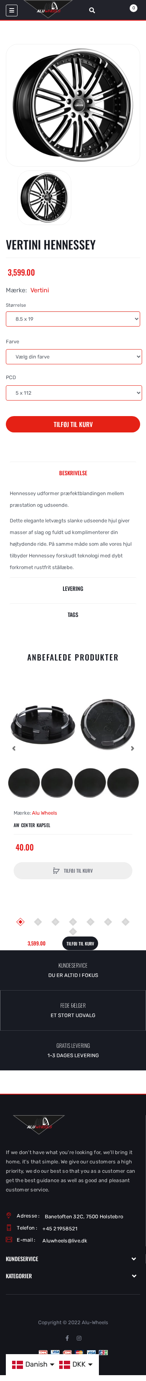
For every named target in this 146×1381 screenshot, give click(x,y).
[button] (13, 748)
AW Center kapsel (32, 825)
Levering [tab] (73, 588)
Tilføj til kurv (73, 424)
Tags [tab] (73, 614)
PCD (11, 377)
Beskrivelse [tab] (73, 473)
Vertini (39, 290)
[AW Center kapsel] (73, 748)
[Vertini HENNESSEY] (44, 198)
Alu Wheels (44, 813)
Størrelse (16, 305)
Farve (12, 341)
